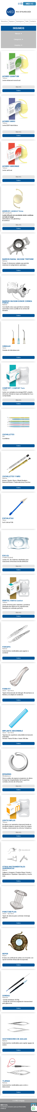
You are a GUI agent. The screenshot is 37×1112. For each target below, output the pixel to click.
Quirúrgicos (20, 21)
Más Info (18, 87)
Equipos (12, 21)
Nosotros (4, 21)
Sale (26, 21)
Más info (18, 225)
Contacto (33, 21)
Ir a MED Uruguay (18, 1101)
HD (29, 4)
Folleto (18, 90)
